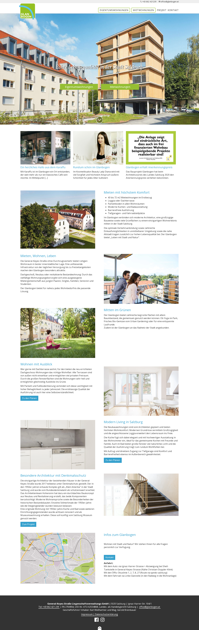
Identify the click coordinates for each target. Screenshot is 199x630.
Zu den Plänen (29, 398)
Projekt (161, 10)
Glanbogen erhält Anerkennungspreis (149, 167)
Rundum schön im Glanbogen (91, 167)
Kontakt (173, 10)
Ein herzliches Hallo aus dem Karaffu (42, 167)
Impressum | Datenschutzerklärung (99, 614)
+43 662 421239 (149, 1)
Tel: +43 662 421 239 (49, 606)
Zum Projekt (28, 524)
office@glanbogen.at (170, 1)
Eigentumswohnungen (114, 10)
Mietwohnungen (143, 10)
